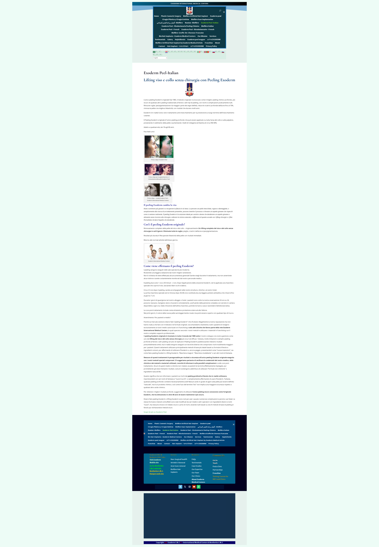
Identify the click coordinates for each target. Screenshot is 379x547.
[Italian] (199, 52)
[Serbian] (216, 52)
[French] (182, 52)
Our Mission (202, 36)
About (217, 43)
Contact (162, 46)
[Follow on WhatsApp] (198, 487)
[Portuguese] (207, 52)
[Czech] (169, 52)
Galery (170, 39)
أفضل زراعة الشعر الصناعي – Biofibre (170, 23)
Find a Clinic (217, 466)
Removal (181, 463)
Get (214, 460)
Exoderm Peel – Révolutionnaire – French (198, 29)
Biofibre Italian (207, 26)
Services (213, 36)
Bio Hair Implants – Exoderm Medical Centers (177, 36)
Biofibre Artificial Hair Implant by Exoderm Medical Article (179, 43)
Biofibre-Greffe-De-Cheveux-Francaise (188, 33)
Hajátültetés (180, 39)
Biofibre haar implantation (202, 19)
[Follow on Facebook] (180, 487)
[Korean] (202, 52)
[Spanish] (154, 55)
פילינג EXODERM (213, 39)
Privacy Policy (211, 46)
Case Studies (197, 466)
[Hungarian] (196, 52)
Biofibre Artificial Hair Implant (195, 16)
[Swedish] (158, 55)
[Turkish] (161, 55)
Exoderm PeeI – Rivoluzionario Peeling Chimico (180, 26)
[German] (185, 52)
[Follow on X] (185, 487)
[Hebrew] (192, 52)
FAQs (194, 459)
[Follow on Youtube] (194, 487)
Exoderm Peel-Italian (209, 23)
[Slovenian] (223, 52)
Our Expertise (197, 469)
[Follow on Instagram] (189, 487)
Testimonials (160, 39)
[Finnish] (179, 52)
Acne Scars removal (178, 466)
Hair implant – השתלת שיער (177, 46)
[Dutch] (172, 52)
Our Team (195, 473)
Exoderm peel (215, 16)
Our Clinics (196, 476)
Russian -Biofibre (192, 23)
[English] (176, 52)
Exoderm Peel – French (170, 29)
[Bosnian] (157, 52)
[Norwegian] (205, 52)
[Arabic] (154, 52)
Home (156, 16)
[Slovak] (220, 52)
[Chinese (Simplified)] (162, 52)
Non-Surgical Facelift (179, 459)
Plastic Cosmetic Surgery (171, 16)
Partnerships (218, 470)
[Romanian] (210, 52)
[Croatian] (166, 52)
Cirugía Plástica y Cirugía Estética (175, 19)
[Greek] (188, 52)
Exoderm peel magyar (196, 39)
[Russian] (213, 52)
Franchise (209, 43)
